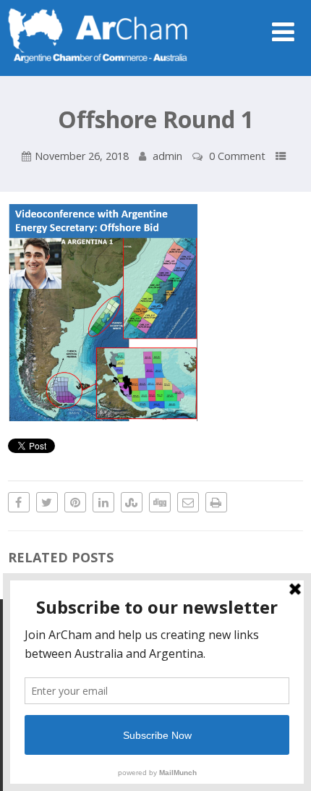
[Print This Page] (216, 502)
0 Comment (237, 156)
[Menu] (283, 31)
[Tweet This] (47, 502)
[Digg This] (160, 502)
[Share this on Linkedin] (103, 502)
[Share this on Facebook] (19, 502)
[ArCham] (98, 68)
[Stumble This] (131, 502)
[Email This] (188, 502)
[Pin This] (75, 502)
